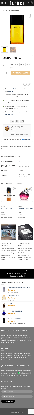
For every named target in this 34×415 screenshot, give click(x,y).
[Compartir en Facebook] (26, 84)
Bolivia (10, 91)
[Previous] (4, 29)
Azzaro (9, 8)
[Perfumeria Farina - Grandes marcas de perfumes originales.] (17, 3)
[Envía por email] (29, 84)
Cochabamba (17, 89)
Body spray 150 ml (6, 208)
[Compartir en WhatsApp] (23, 84)
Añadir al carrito (20, 73)
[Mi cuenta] (5, 3)
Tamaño (5, 66)
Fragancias (22, 162)
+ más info (7, 360)
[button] (2, 3)
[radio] (11, 64)
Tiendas (13, 410)
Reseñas (27, 139)
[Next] (29, 29)
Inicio (3, 8)
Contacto (20, 410)
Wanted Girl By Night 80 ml (25, 208)
